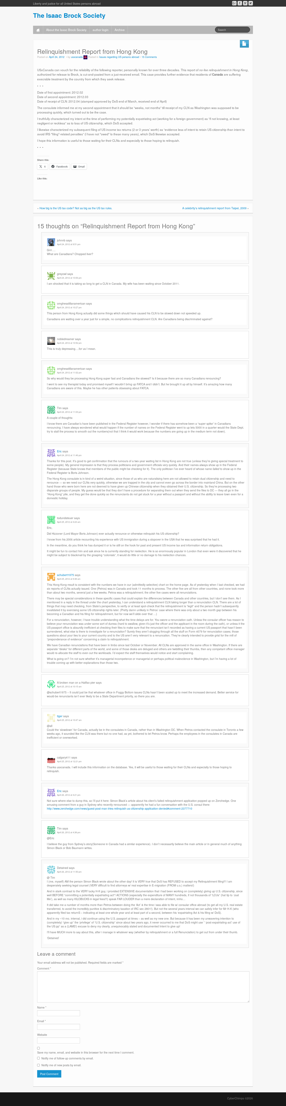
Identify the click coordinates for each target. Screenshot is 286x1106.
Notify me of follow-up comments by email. (67, 1058)
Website (42, 1035)
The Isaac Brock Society (69, 15)
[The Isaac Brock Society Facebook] (240, 3)
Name (41, 1007)
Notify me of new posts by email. (61, 1065)
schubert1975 (65, 575)
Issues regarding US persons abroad (119, 57)
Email (41, 1021)
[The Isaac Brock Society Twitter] (250, 3)
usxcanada (77, 57)
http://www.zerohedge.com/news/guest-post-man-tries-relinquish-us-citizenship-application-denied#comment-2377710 (119, 808)
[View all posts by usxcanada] (85, 57)
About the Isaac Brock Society (66, 29)
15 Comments (149, 57)
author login (101, 29)
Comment (44, 968)
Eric (59, 451)
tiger (59, 716)
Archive (120, 29)
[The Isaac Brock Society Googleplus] (234, 3)
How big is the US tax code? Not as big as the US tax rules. (75, 208)
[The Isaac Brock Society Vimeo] (245, 3)
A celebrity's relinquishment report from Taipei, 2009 (214, 208)
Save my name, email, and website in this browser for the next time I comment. (85, 1052)
